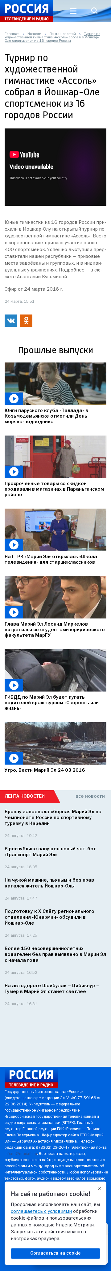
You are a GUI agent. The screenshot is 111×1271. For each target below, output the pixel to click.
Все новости (90, 796)
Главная (12, 34)
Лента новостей (62, 34)
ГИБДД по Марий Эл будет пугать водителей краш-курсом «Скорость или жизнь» (52, 703)
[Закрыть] (99, 1188)
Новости (34, 34)
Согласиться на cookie (55, 1253)
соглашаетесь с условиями (41, 1211)
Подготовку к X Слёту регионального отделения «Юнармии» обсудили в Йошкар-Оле (49, 917)
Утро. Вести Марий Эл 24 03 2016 (45, 770)
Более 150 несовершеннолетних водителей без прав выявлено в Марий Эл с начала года (55, 955)
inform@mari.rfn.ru (21, 1154)
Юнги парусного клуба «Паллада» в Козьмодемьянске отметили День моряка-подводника (46, 416)
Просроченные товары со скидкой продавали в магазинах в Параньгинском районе (54, 489)
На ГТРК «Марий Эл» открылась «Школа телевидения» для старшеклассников (51, 560)
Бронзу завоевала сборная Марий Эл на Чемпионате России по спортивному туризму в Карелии (53, 818)
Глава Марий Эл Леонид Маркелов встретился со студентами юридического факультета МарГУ (55, 630)
